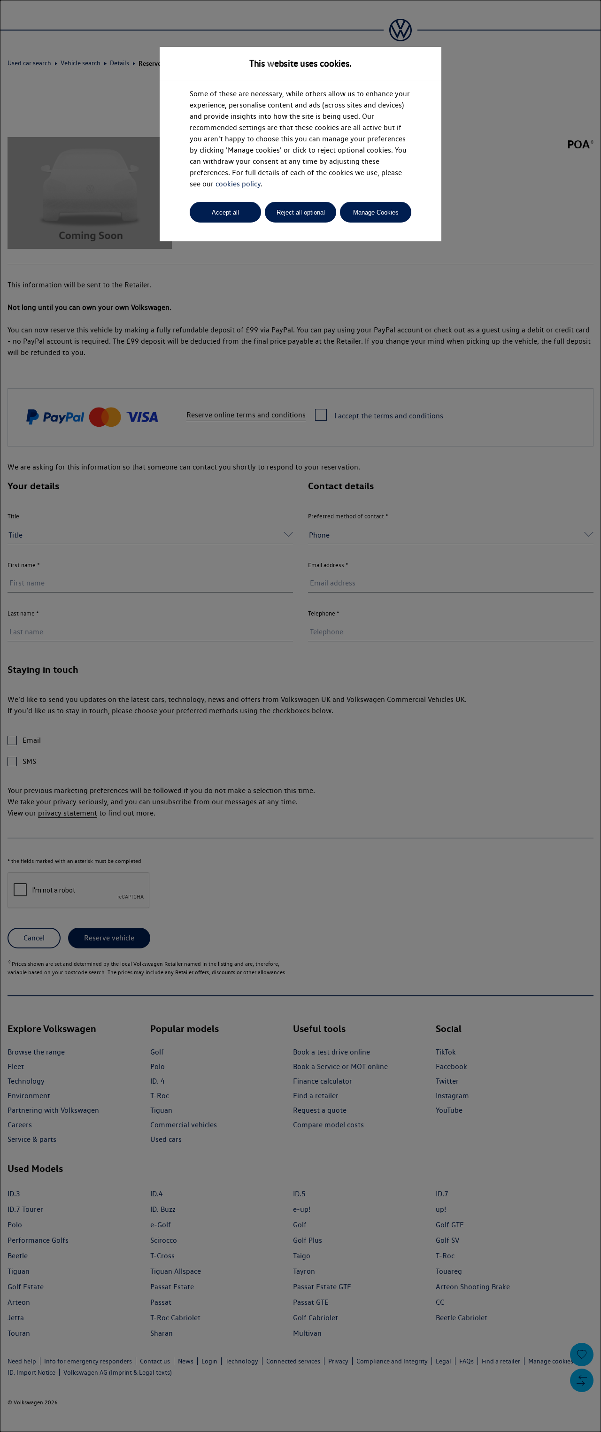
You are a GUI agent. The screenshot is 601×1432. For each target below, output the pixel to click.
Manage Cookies (376, 212)
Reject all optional (301, 212)
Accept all (225, 212)
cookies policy (238, 183)
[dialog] (300, 716)
